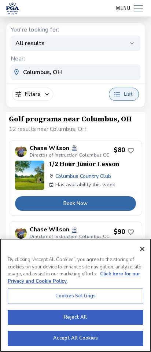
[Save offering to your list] (131, 151)
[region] (75, 295)
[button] (75, 178)
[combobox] (75, 72)
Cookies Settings (75, 296)
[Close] (142, 249)
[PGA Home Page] (12, 8)
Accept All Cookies (75, 338)
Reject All (75, 317)
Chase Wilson (49, 148)
